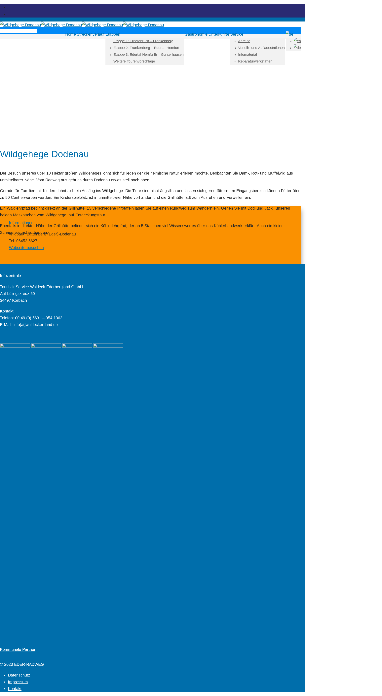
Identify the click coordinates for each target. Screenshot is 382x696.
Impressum (18, 682)
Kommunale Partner (17, 649)
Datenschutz (19, 675)
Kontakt (14, 688)
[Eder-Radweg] (82, 25)
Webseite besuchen (26, 247)
